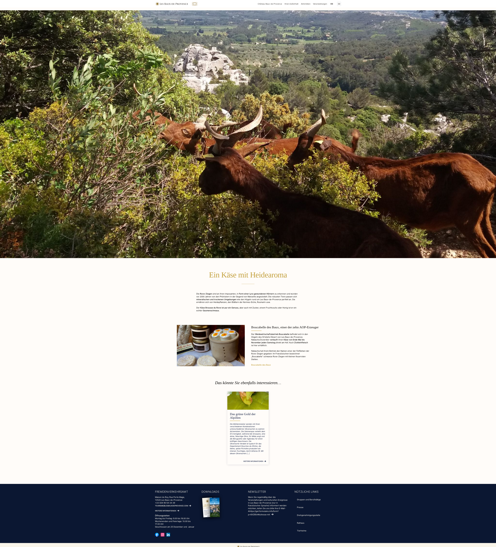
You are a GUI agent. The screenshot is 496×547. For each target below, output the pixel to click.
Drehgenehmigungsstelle (308, 515)
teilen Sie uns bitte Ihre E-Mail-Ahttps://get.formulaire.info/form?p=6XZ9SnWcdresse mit (267, 511)
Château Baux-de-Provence (270, 4)
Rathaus (300, 523)
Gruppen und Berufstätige (309, 499)
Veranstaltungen (320, 4)
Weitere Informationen (253, 461)
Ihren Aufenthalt (291, 4)
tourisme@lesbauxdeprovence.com (171, 506)
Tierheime (301, 530)
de (332, 4)
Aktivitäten (305, 4)
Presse (300, 507)
